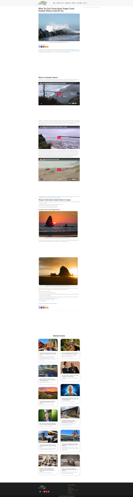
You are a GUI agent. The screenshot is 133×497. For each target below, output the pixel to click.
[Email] (45, 47)
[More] (47, 47)
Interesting (52, 358)
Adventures (67, 3)
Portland (69, 425)
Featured (40, 358)
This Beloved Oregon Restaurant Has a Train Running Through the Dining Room (47, 445)
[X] (41, 47)
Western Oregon (75, 448)
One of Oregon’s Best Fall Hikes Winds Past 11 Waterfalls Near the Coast (70, 353)
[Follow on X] (42, 491)
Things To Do (70, 448)
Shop (84, 3)
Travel (43, 360)
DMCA (69, 492)
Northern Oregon (64, 448)
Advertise (70, 488)
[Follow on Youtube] (48, 491)
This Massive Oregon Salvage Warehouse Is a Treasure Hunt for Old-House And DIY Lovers (69, 421)
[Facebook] (39, 47)
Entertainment (47, 357)
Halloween (44, 358)
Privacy (70, 491)
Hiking (63, 356)
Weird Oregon (70, 473)
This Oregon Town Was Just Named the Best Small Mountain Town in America (47, 402)
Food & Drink (79, 3)
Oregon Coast (66, 356)
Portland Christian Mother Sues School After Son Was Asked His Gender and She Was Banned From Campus (47, 470)
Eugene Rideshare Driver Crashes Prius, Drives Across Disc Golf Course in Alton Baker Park (47, 379)
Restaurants (50, 449)
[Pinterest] (43, 47)
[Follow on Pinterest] (46, 491)
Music (63, 379)
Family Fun (52, 357)
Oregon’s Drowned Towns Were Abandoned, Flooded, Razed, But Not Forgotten (70, 469)
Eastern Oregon (42, 357)
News (54, 3)
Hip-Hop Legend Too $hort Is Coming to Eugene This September (70, 376)
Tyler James (42, 356)
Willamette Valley (64, 449)
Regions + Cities (60, 3)
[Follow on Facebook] (40, 491)
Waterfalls (71, 356)
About (69, 487)
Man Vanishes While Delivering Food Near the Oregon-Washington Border (47, 424)
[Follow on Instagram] (44, 491)
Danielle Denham (65, 423)
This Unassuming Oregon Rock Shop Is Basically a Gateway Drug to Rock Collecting (70, 444)
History (63, 473)
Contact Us (71, 493)
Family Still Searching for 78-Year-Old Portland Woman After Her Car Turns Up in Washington (70, 399)
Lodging (73, 3)
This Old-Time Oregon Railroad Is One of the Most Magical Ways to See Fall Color (47, 353)
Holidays (48, 358)
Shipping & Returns (73, 489)
